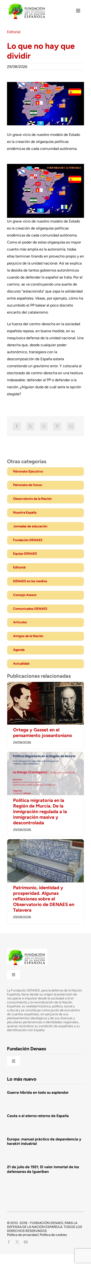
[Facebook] (17, 426)
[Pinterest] (57, 426)
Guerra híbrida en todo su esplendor (38, 1092)
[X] (30, 426)
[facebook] (9, 1242)
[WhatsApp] (44, 426)
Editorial (14, 32)
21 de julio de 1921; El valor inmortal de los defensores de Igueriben (43, 1169)
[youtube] (26, 1242)
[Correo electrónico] (71, 426)
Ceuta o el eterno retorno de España (38, 1116)
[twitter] (17, 1242)
